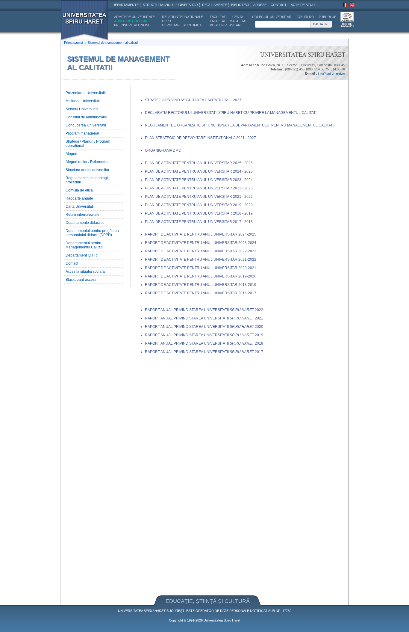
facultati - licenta (226, 17)
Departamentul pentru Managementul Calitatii (84, 245)
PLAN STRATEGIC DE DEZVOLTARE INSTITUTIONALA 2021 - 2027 (200, 138)
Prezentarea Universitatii (86, 93)
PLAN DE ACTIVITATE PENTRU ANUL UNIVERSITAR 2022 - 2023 (199, 188)
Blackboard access (81, 279)
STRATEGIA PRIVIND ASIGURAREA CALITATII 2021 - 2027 (193, 100)
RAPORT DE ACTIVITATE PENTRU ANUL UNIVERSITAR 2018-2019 (200, 285)
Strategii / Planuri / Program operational (88, 143)
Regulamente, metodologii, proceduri (88, 180)
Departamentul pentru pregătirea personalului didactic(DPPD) (92, 233)
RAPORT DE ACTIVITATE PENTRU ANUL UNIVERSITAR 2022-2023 (200, 251)
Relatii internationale (82, 214)
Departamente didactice (85, 223)
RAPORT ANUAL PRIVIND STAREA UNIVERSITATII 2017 (204, 352)
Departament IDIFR (81, 255)
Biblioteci (240, 5)
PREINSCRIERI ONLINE (132, 25)
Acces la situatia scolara (85, 271)
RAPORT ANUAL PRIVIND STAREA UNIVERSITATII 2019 (204, 335)
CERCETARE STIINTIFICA (182, 25)
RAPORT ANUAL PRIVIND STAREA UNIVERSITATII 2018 (204, 343)
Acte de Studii (303, 5)
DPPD (166, 21)
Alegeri (71, 154)
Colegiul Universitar (271, 17)
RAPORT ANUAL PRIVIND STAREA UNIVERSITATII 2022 (204, 310)
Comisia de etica (79, 190)
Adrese (259, 5)
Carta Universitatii (80, 206)
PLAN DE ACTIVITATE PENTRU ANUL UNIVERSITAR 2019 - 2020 (199, 205)
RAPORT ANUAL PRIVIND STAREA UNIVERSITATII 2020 (204, 327)
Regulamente (214, 5)
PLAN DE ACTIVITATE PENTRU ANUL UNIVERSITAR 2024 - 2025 (199, 171)
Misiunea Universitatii (83, 101)
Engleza (352, 4)
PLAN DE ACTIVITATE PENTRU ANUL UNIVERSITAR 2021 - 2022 (199, 196)
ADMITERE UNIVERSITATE (134, 17)
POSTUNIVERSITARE (226, 25)
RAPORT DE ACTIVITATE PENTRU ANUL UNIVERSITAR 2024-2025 (200, 234)
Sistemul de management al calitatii (113, 42)
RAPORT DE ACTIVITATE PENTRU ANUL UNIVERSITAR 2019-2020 (200, 276)
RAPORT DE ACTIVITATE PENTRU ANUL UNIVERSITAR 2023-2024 (200, 243)
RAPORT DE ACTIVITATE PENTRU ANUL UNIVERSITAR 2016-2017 (200, 293)
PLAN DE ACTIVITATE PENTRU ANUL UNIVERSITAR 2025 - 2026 (199, 163)
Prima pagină (73, 42)
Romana (345, 4)
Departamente (126, 5)
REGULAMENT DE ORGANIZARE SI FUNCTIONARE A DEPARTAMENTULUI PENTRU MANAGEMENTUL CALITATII (239, 125)
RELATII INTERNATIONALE (182, 17)
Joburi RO (305, 17)
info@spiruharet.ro (331, 73)
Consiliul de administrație (86, 117)
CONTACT (279, 5)
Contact (72, 263)
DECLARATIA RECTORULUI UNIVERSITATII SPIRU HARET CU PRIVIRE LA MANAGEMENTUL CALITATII (231, 113)
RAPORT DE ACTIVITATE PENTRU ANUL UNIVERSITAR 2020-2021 (200, 268)
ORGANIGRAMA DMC (163, 150)
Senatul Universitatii (82, 109)
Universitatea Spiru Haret (222, 620)
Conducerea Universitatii (86, 125)
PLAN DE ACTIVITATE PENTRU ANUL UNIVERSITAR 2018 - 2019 (199, 213)
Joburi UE (327, 17)
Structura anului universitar (170, 5)
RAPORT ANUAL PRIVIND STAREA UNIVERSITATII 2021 (204, 318)
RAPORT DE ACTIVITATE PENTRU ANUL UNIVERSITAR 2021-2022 (200, 259)
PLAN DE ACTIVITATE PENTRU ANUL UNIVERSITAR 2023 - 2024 (199, 180)
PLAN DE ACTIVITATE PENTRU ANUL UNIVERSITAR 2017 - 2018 (199, 222)
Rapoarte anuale (79, 198)
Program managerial (82, 133)
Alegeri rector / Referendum (88, 162)
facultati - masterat (228, 21)
